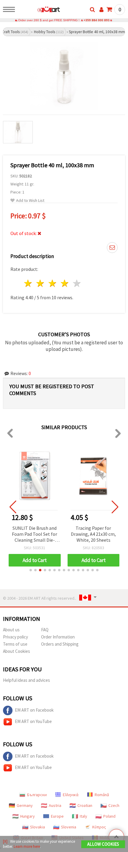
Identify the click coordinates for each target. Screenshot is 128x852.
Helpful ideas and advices (26, 680)
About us (11, 630)
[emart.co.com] (39, 10)
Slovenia (68, 827)
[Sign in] (101, 9)
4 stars (65, 283)
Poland (109, 816)
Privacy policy (15, 637)
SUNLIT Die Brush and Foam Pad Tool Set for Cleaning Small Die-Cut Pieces (34, 534)
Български (37, 794)
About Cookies (16, 651)
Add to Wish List (30, 200)
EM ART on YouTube (33, 721)
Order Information (58, 637)
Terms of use (15, 644)
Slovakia (37, 827)
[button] (30, 570)
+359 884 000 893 (97, 20)
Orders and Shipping (60, 644)
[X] (5, 841)
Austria (55, 805)
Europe (57, 816)
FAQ (45, 630)
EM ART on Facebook (34, 710)
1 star (28, 283)
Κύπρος (99, 827)
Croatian (84, 805)
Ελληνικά (71, 794)
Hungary (27, 816)
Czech (113, 805)
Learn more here (27, 846)
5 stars (77, 283)
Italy (83, 816)
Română (102, 794)
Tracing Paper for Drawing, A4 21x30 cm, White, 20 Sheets (93, 534)
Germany (25, 805)
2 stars (41, 283)
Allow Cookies (103, 844)
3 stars (53, 283)
